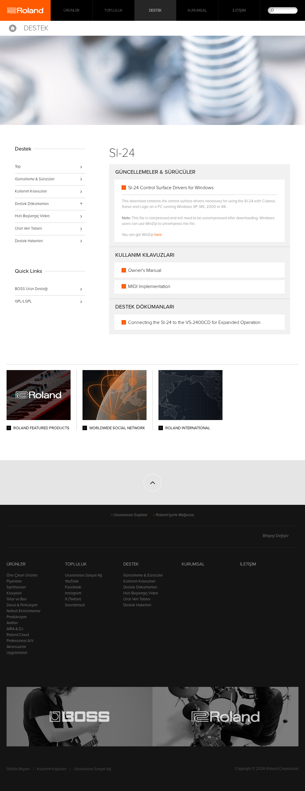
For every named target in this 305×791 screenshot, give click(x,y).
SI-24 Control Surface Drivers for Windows (171, 188)
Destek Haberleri (29, 241)
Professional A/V (20, 640)
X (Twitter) (73, 599)
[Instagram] (44, 538)
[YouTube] (33, 538)
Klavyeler (14, 593)
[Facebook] (10, 538)
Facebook (73, 587)
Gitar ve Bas (17, 599)
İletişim (239, 10)
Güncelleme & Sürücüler (35, 179)
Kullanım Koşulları (51, 769)
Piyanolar (14, 581)
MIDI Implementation (149, 286)
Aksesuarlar (16, 646)
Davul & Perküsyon (22, 605)
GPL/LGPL (23, 301)
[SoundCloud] (55, 538)
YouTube (72, 581)
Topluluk (113, 10)
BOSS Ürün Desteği (31, 288)
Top (18, 166)
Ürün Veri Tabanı (28, 228)
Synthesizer (16, 587)
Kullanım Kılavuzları (31, 191)
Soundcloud (75, 605)
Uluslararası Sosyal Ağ (83, 575)
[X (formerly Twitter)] (21, 538)
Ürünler (16, 564)
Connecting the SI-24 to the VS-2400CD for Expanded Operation (194, 322)
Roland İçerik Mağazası (175, 515)
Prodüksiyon (17, 617)
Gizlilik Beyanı (18, 769)
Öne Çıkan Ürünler (22, 575)
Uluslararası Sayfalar (130, 515)
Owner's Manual (144, 270)
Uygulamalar (17, 652)
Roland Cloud (18, 634)
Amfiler (12, 623)
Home (13, 28)
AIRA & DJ (15, 628)
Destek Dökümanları (140, 587)
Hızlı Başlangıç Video (32, 216)
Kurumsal (197, 10)
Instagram (73, 593)
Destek (155, 10)
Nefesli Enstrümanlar (24, 611)
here (158, 234)
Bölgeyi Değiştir (276, 535)
